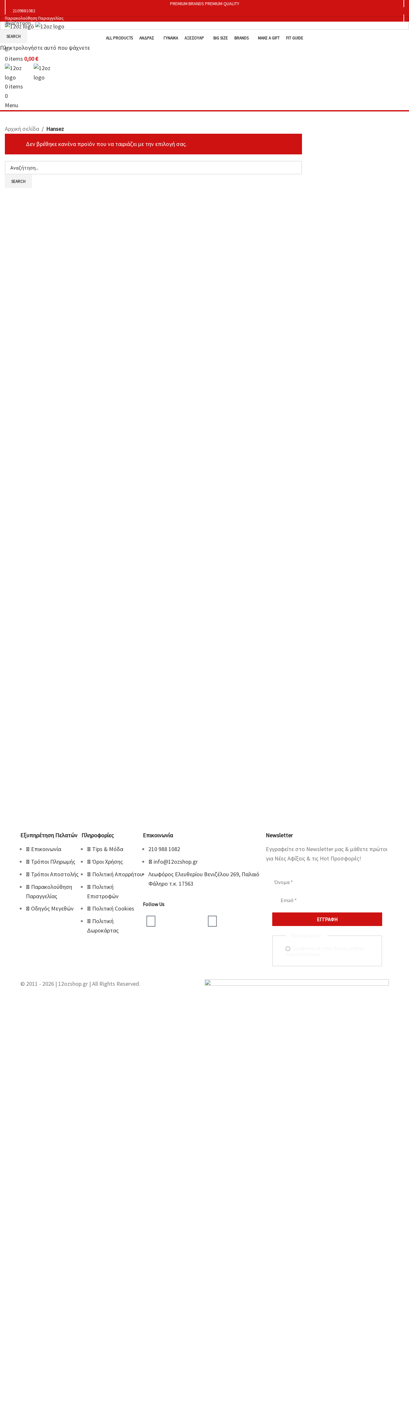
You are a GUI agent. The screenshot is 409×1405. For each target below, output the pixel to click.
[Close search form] (8, 8)
